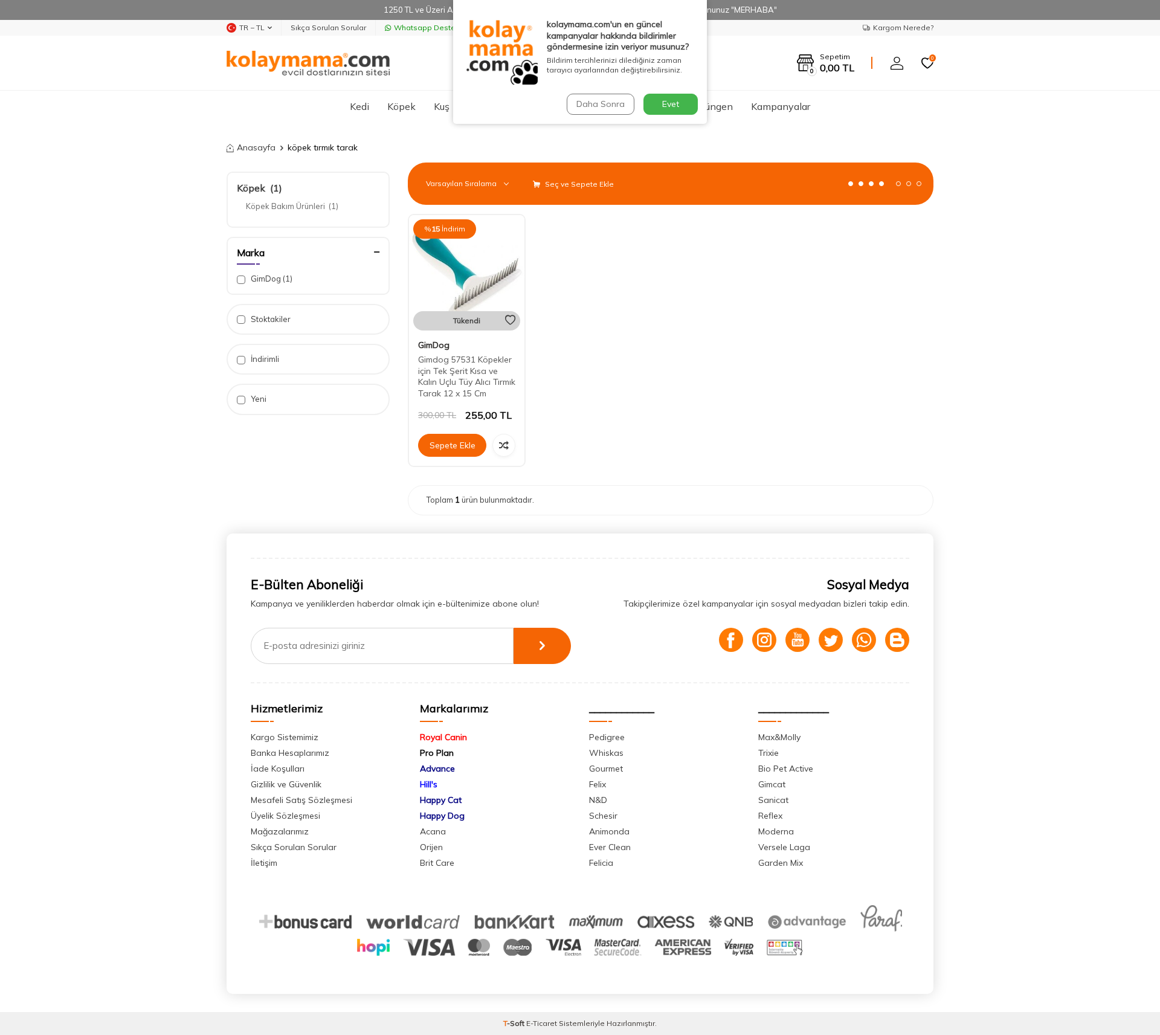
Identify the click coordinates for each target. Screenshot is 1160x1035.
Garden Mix (780, 862)
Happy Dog (442, 815)
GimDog (270, 278)
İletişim (264, 862)
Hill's (428, 784)
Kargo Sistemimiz (284, 737)
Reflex (770, 815)
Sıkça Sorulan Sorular (328, 27)
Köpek (401, 106)
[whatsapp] (864, 640)
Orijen (431, 847)
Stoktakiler (270, 319)
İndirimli (264, 359)
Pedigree (607, 737)
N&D (598, 800)
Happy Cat (441, 800)
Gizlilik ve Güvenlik (286, 784)
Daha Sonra (600, 103)
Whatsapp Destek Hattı (436, 27)
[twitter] (831, 640)
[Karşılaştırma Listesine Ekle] (503, 445)
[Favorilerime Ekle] (510, 320)
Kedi (359, 106)
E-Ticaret (541, 1023)
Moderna (776, 831)
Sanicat (773, 800)
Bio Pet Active (785, 768)
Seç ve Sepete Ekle (578, 184)
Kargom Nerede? (903, 27)
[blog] (897, 640)
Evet (670, 103)
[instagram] (764, 640)
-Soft (514, 1023)
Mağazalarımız (280, 831)
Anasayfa (256, 147)
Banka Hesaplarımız (290, 752)
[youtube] (797, 640)
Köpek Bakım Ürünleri (292, 206)
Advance (437, 768)
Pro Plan (437, 752)
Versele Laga (784, 847)
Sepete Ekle (452, 445)
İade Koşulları (277, 768)
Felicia (601, 862)
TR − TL (252, 27)
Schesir (603, 815)
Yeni (257, 399)
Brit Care (437, 862)
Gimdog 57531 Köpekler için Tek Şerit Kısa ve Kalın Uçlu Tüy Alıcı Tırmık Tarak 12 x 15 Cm (466, 376)
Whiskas (606, 752)
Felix (597, 784)
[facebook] (731, 640)
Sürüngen (712, 106)
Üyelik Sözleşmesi (285, 815)
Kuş (442, 106)
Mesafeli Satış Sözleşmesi (301, 800)
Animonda (609, 831)
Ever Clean (610, 847)
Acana (433, 831)
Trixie (768, 752)
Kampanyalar (780, 106)
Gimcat (771, 784)
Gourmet (606, 768)
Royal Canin (443, 737)
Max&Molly (779, 737)
